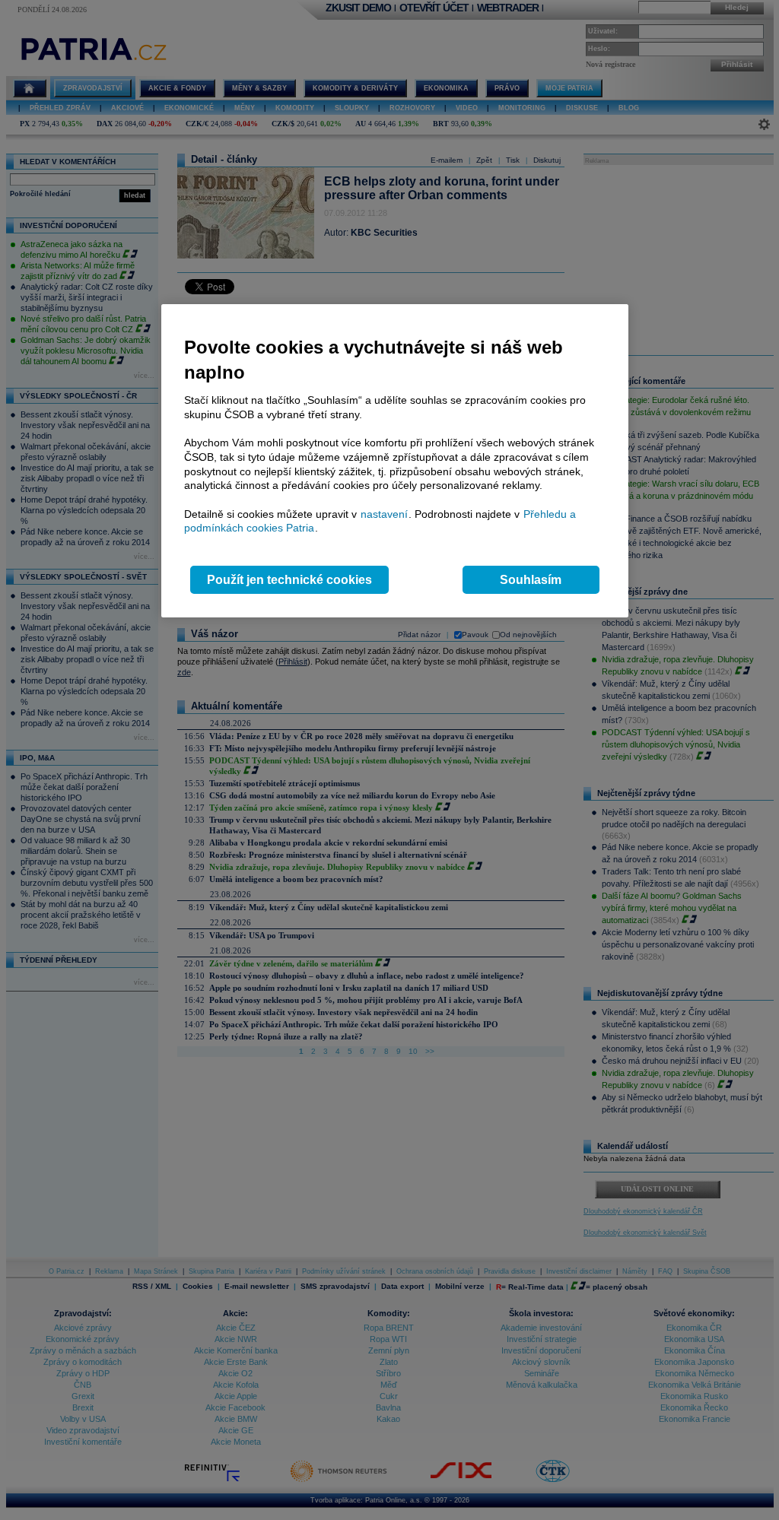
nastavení (384, 514)
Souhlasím (530, 579)
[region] (394, 461)
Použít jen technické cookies (289, 579)
